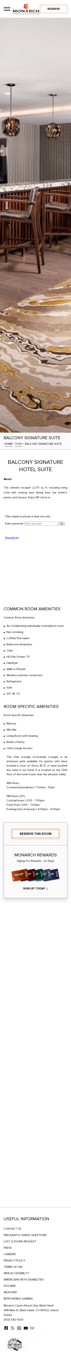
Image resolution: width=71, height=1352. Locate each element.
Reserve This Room (35, 834)
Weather (10, 1292)
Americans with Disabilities (24, 1279)
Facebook (6, 1328)
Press (8, 1248)
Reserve (54, 9)
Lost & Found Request (20, 1241)
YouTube (25, 1328)
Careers (10, 1254)
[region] (7, 9)
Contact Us (12, 1229)
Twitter (12, 1328)
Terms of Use (13, 1267)
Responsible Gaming (18, 1298)
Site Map (10, 1286)
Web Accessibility (16, 1273)
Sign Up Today (34, 888)
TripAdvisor (32, 1328)
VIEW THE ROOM (34, 1047)
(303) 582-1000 (13, 1320)
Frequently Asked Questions (25, 1235)
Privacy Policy (14, 1260)
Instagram (19, 1328)
